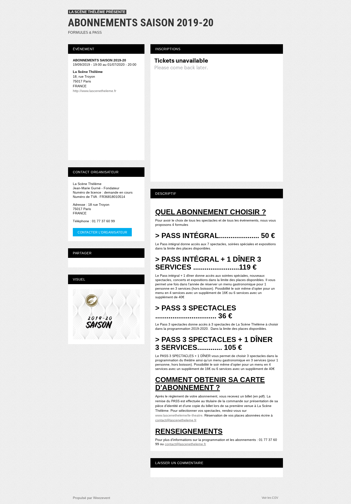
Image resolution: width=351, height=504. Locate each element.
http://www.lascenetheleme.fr (94, 91)
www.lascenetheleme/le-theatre (178, 415)
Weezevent (101, 498)
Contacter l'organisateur (102, 232)
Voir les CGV (270, 497)
